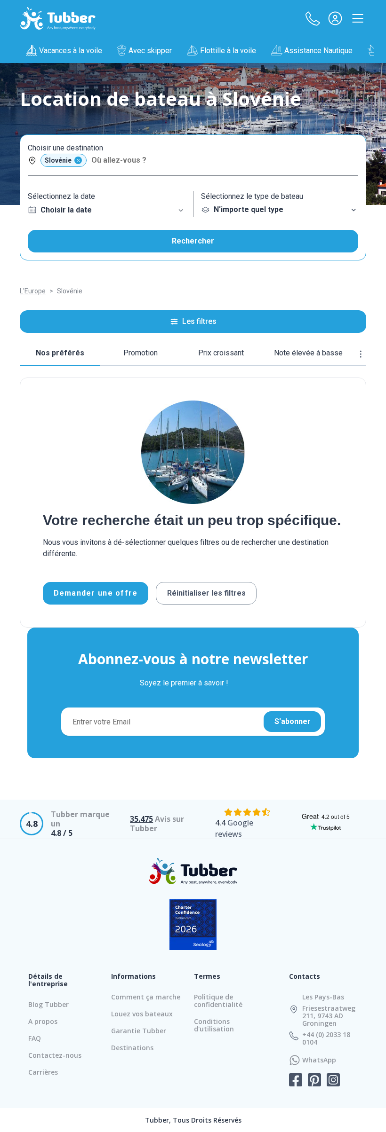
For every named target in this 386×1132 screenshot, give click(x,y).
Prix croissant (221, 352)
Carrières (43, 1072)
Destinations (132, 1047)
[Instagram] (333, 1080)
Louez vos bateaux (142, 1013)
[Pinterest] (314, 1080)
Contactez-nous (54, 1055)
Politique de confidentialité (218, 1000)
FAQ (34, 1038)
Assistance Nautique (318, 50)
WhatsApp (319, 1060)
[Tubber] (58, 18)
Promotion (140, 352)
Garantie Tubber (138, 1030)
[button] (312, 18)
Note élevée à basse (308, 352)
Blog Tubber (48, 1004)
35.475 (141, 819)
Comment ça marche (145, 996)
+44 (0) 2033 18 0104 (326, 1038)
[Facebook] (295, 1080)
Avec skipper (150, 50)
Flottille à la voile (228, 50)
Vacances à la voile (70, 50)
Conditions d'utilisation (214, 1025)
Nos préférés (60, 352)
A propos (42, 1021)
